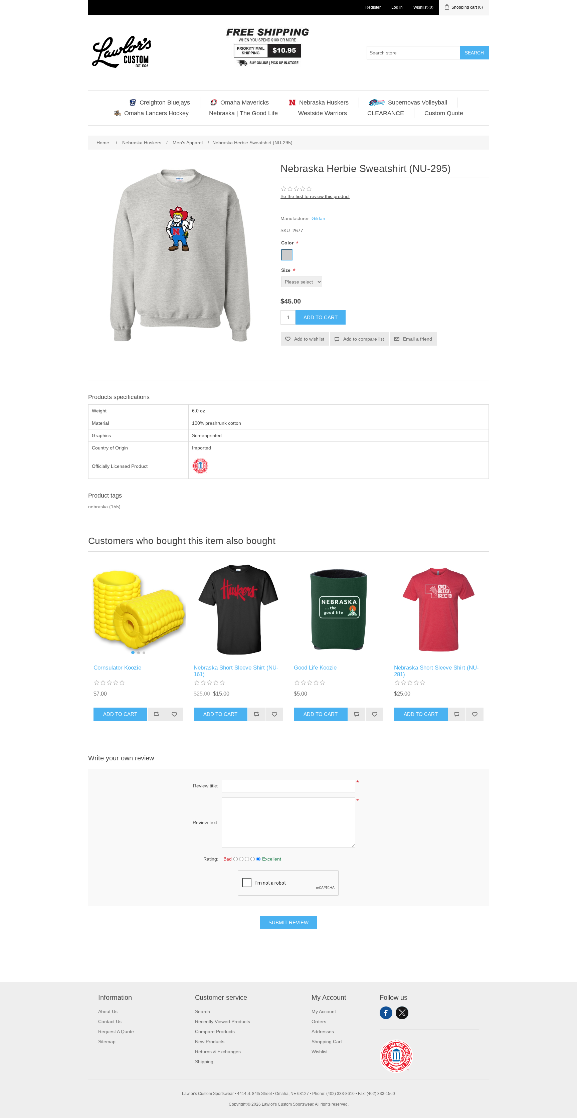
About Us (108, 1011)
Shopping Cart (327, 1041)
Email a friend (417, 339)
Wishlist (320, 1051)
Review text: (205, 822)
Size (286, 270)
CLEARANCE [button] (385, 113)
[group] (138, 610)
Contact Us (110, 1021)
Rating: (210, 859)
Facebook (386, 1012)
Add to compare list (363, 339)
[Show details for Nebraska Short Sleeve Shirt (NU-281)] (439, 610)
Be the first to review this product (315, 196)
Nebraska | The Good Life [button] (243, 113)
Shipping (204, 1061)
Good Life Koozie (315, 668)
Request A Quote (116, 1031)
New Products (209, 1041)
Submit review (288, 922)
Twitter (402, 1012)
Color (288, 242)
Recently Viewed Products (222, 1021)
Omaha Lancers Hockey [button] (156, 113)
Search (474, 52)
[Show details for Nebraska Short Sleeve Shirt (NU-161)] (238, 610)
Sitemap (107, 1041)
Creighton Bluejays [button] (165, 102)
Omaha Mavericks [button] (244, 102)
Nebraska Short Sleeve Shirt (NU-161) (236, 671)
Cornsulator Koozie (117, 668)
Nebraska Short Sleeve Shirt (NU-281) (436, 671)
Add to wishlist (309, 339)
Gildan (318, 218)
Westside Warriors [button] (322, 113)
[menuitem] (160, 103)
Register (373, 7)
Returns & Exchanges (218, 1051)
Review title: (205, 785)
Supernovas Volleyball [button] (417, 102)
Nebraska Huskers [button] (324, 102)
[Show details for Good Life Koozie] (339, 610)
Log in (397, 7)
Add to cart (321, 317)
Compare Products (215, 1031)
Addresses (323, 1031)
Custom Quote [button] (443, 113)
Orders (319, 1021)
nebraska (98, 506)
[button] (133, 652)
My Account (324, 1011)
